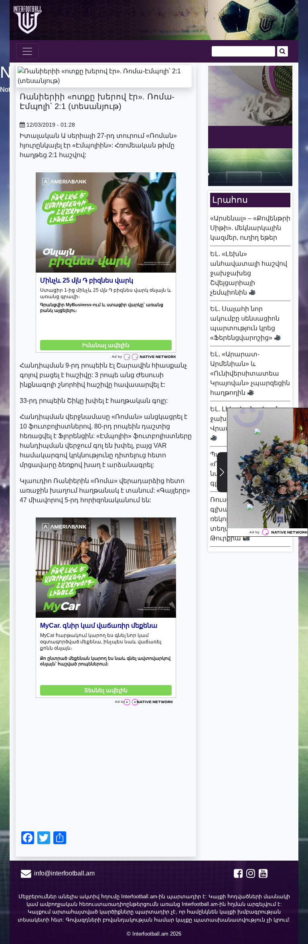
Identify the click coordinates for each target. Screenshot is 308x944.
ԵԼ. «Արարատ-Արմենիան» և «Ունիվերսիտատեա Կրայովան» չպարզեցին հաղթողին (250, 373)
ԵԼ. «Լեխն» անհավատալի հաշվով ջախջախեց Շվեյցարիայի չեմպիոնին (248, 273)
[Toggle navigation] (27, 51)
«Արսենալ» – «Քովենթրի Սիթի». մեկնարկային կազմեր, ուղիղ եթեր (250, 228)
